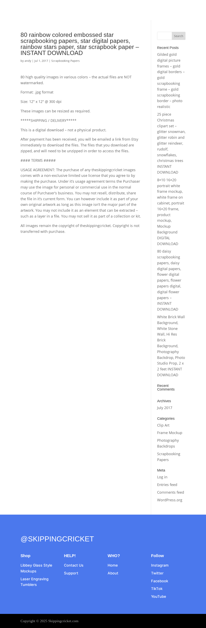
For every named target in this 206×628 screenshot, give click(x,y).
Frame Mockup (169, 432)
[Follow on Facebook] (24, 530)
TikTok (157, 589)
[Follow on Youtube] (57, 530)
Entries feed (167, 484)
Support (71, 573)
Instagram (160, 565)
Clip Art (163, 425)
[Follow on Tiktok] (49, 530)
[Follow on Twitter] (32, 530)
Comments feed (170, 492)
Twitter (157, 573)
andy (28, 61)
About (113, 573)
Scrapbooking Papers (65, 61)
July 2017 (164, 407)
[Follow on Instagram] (40, 530)
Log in (162, 477)
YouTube (158, 596)
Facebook (159, 581)
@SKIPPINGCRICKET (57, 539)
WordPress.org (169, 499)
